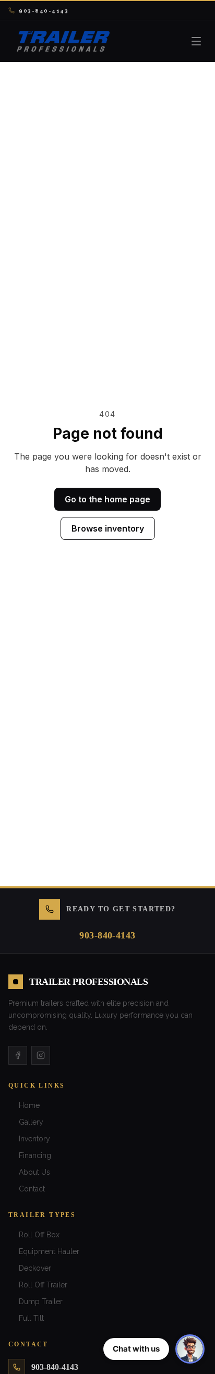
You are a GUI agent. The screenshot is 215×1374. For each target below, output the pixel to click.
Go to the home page (107, 499)
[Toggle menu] (196, 41)
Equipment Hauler (49, 1251)
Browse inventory (107, 528)
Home (29, 1105)
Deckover (35, 1268)
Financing (35, 1155)
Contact (32, 1189)
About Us (34, 1172)
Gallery (31, 1122)
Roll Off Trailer (43, 1285)
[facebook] (17, 1055)
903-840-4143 (43, 11)
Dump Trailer (41, 1301)
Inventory (34, 1139)
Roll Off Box (39, 1235)
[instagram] (40, 1055)
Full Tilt (31, 1318)
